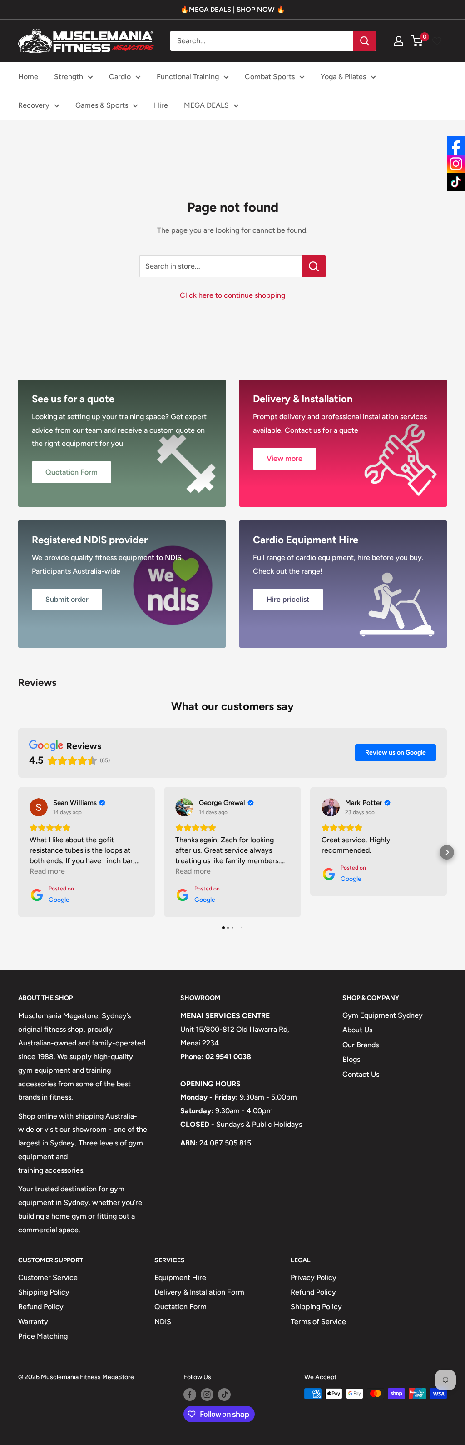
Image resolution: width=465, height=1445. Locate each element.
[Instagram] (456, 164)
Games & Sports (101, 105)
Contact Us (360, 1074)
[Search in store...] (314, 266)
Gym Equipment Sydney (382, 1015)
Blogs (351, 1059)
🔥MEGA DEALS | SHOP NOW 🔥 (232, 9)
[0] (417, 40)
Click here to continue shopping (232, 295)
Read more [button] (47, 871)
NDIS (162, 1321)
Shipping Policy (43, 1292)
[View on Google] (39, 807)
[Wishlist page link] (436, 40)
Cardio (120, 76)
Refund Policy (41, 1306)
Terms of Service (318, 1321)
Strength (68, 76)
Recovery (33, 105)
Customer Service (48, 1277)
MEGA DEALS (206, 105)
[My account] (398, 41)
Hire (161, 105)
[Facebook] (456, 145)
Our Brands (360, 1044)
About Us (357, 1029)
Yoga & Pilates (343, 76)
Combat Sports (270, 76)
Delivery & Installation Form (199, 1292)
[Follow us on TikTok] (224, 1394)
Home (28, 76)
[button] (18, 852)
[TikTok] (456, 182)
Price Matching (43, 1336)
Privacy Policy (313, 1277)
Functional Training (188, 76)
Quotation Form (180, 1306)
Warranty (33, 1321)
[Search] (364, 41)
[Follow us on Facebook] (189, 1394)
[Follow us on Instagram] (207, 1394)
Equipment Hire (180, 1277)
